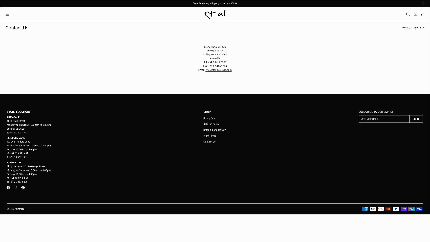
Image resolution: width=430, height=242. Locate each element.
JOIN (416, 119)
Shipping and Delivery (214, 130)
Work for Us (209, 135)
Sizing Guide (210, 118)
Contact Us (209, 141)
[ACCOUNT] (415, 14)
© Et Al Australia (16, 209)
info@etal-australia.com (218, 70)
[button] (9, 14)
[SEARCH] (408, 14)
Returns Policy (211, 124)
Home (405, 28)
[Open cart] (422, 14)
